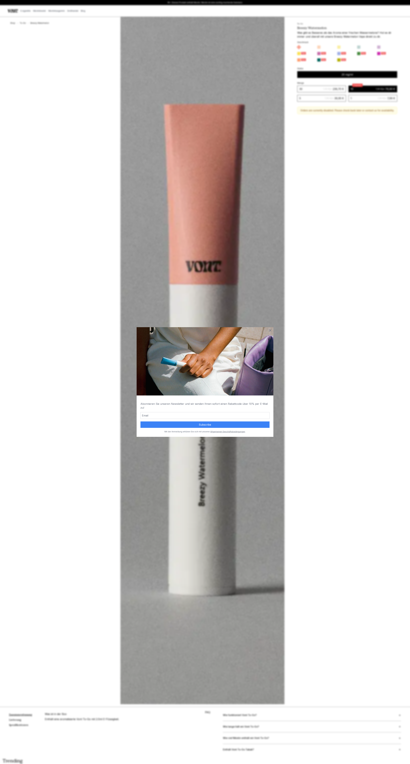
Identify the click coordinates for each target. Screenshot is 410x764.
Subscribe (205, 424)
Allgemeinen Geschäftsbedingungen (227, 431)
